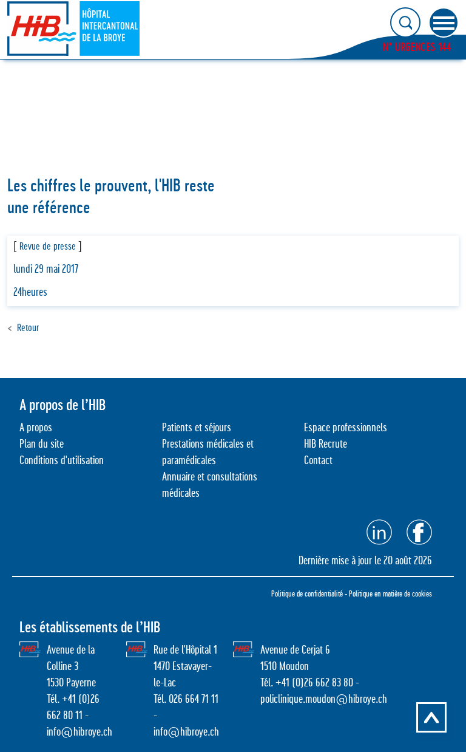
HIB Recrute (325, 444)
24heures (30, 292)
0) (299, 682)
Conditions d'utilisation (61, 460)
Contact (318, 460)
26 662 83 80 (328, 682)
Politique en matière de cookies (390, 593)
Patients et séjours (196, 427)
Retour (28, 327)
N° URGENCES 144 (417, 46)
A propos (35, 427)
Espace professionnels (345, 427)
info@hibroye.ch (79, 732)
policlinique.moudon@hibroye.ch (323, 699)
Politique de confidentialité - (310, 593)
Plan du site (41, 444)
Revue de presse (47, 246)
